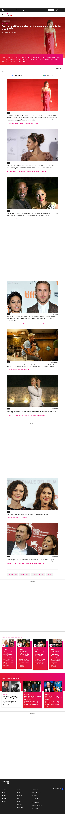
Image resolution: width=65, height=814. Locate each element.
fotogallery (12, 574)
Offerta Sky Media (37, 805)
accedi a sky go (57, 788)
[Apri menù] (2, 14)
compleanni (24, 574)
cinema (49, 574)
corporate (35, 808)
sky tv (18, 792)
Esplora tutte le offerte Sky (16, 10)
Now (18, 798)
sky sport (4, 792)
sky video (4, 798)
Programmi (20, 807)
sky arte (4, 801)
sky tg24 (4, 795)
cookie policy (36, 795)
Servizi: (18, 789)
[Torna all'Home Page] (8, 14)
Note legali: (35, 789)
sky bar (19, 801)
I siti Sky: (4, 789)
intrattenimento (37, 574)
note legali (35, 798)
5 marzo (43, 57)
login (61, 10)
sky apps (19, 795)
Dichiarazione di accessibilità (36, 801)
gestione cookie (36, 792)
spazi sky (19, 804)
